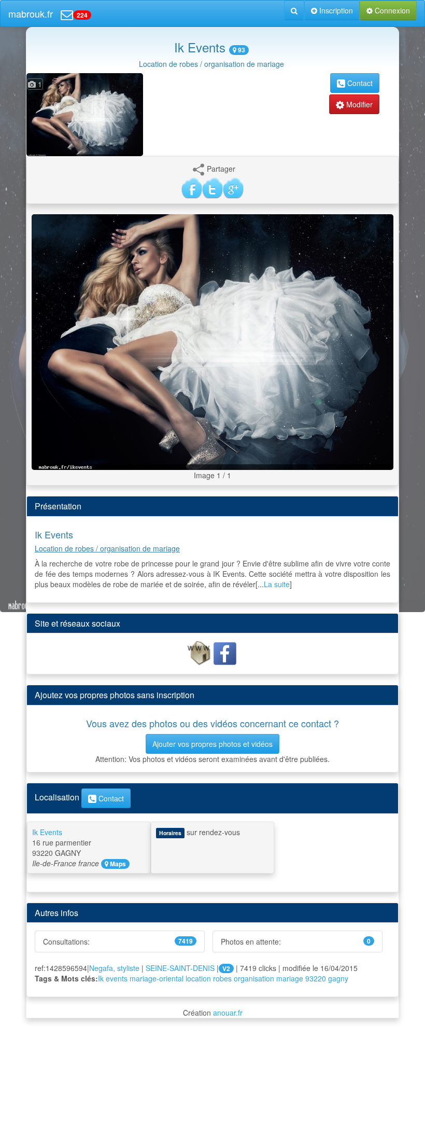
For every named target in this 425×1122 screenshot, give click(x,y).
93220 (315, 978)
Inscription (335, 10)
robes (222, 978)
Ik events (113, 978)
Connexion (391, 10)
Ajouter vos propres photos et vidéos (212, 744)
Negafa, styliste (114, 968)
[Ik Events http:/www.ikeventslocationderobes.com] (200, 652)
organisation (254, 978)
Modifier (358, 104)
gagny (338, 978)
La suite (277, 584)
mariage (289, 978)
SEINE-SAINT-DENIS (180, 968)
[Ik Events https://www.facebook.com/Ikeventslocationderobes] (224, 652)
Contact (359, 83)
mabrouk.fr (30, 13)
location (198, 978)
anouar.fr (228, 1012)
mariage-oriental (156, 978)
